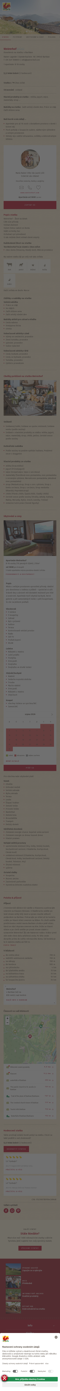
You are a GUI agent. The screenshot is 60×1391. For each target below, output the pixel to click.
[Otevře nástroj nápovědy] (4, 1378)
